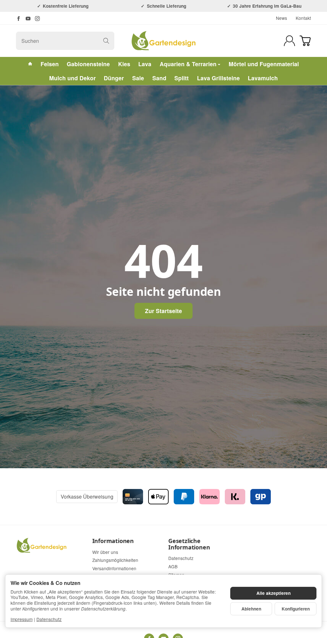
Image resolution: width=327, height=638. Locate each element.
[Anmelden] (289, 41)
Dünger (114, 78)
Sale (138, 78)
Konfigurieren (296, 609)
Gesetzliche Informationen (189, 544)
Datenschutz (49, 619)
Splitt (181, 78)
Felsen (50, 64)
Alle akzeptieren (273, 593)
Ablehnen (251, 609)
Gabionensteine (88, 64)
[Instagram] (37, 18)
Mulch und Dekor (72, 78)
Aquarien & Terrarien (188, 64)
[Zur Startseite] (163, 40)
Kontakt (303, 18)
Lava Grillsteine (218, 78)
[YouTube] (28, 18)
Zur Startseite (163, 311)
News (281, 18)
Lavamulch (263, 78)
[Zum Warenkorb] (305, 41)
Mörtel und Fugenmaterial (264, 64)
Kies (124, 64)
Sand (159, 78)
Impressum (22, 619)
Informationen (113, 541)
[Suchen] (106, 41)
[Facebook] (18, 18)
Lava (144, 64)
